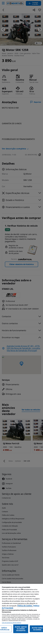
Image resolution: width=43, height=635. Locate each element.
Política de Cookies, (25, 606)
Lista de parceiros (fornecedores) (11, 622)
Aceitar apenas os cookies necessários (21, 629)
